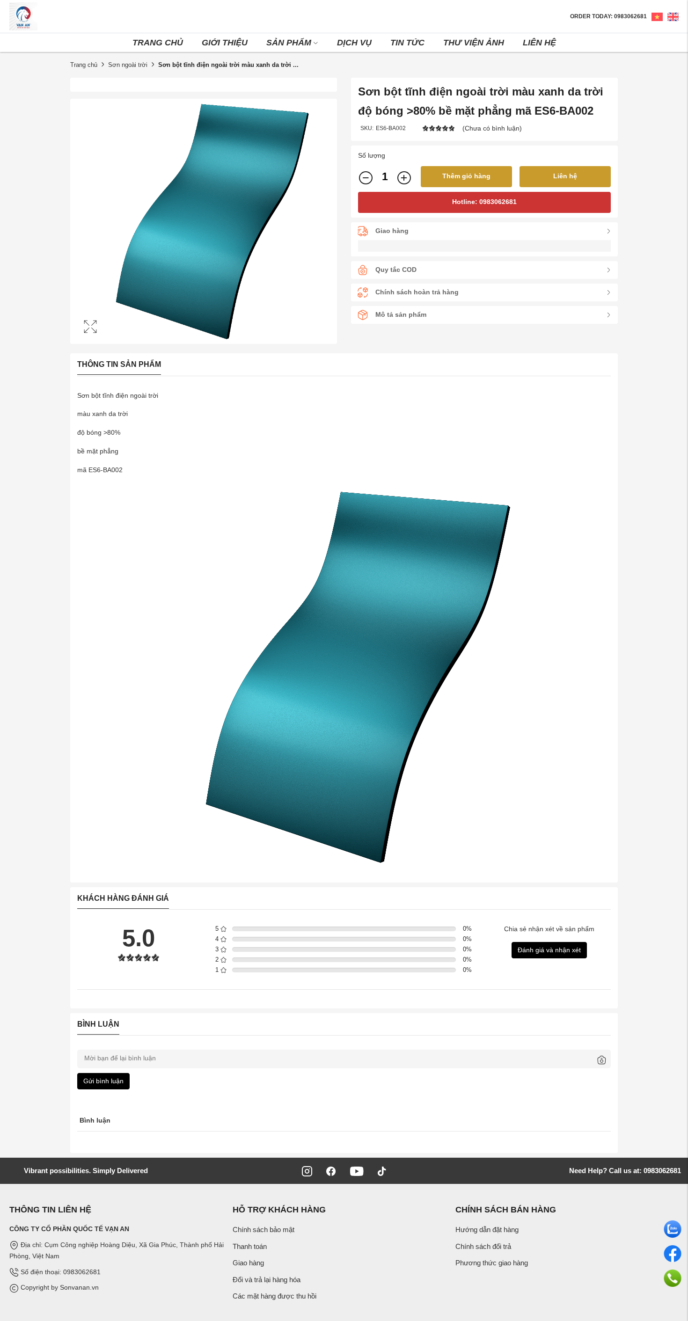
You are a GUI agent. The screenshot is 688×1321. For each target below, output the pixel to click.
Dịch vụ (354, 42)
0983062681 (661, 1171)
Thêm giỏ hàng (466, 176)
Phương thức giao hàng (491, 1263)
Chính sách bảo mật (263, 1229)
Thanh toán (250, 1246)
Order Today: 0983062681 (608, 16)
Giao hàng (248, 1263)
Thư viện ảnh (473, 42)
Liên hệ (539, 42)
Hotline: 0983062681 (484, 201)
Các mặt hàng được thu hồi (274, 1296)
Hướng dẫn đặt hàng (487, 1229)
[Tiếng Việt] (655, 16)
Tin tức (407, 42)
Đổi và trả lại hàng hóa (266, 1280)
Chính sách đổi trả (483, 1246)
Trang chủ (157, 42)
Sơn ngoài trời (127, 64)
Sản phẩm (288, 42)
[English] (671, 16)
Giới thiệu (225, 42)
